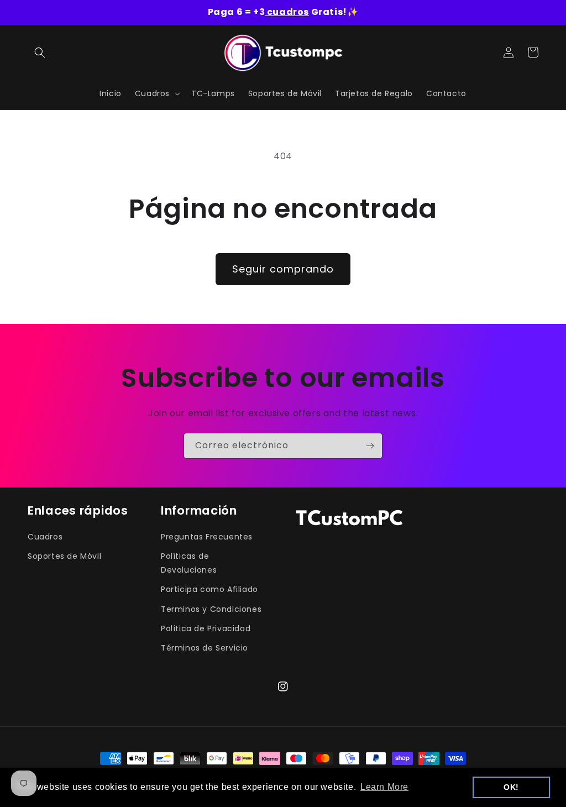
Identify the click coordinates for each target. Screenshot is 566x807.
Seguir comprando (283, 269)
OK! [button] (511, 787)
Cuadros (45, 536)
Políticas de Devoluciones (189, 563)
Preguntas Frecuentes (207, 536)
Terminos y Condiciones (211, 609)
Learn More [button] (384, 787)
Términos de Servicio (204, 647)
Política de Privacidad (205, 628)
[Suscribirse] (370, 446)
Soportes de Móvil (64, 556)
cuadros (287, 12)
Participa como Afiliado (209, 589)
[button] (40, 52)
